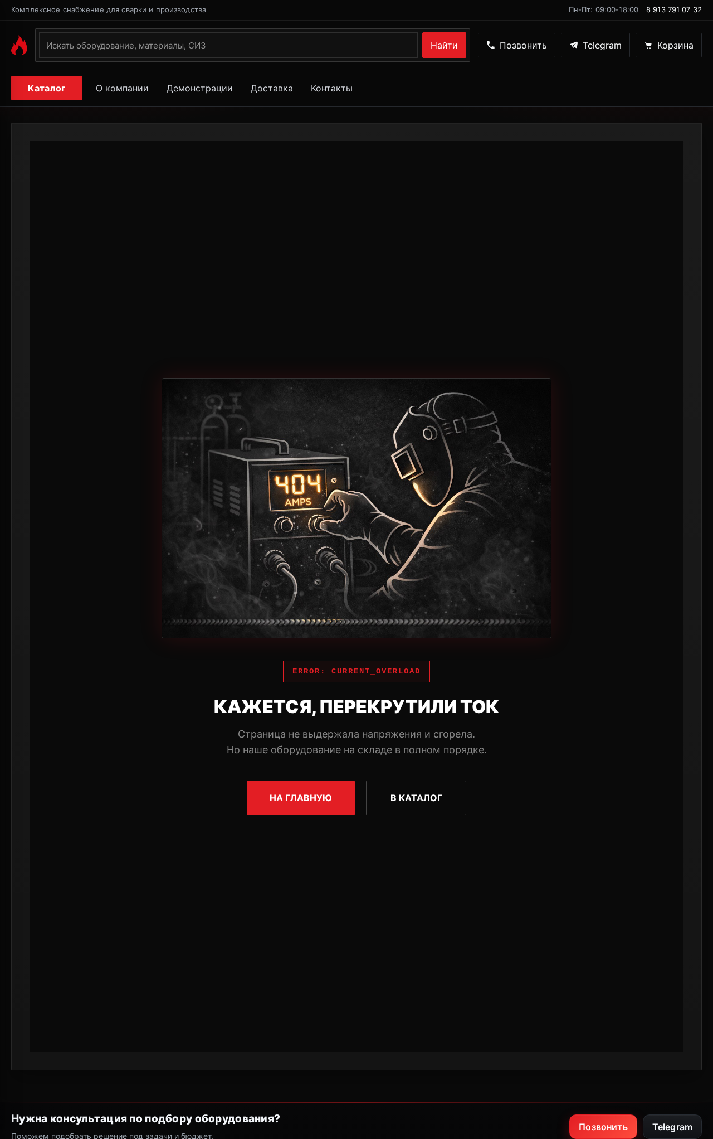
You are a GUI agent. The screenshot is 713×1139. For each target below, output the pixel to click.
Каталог (46, 88)
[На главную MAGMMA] (19, 45)
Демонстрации (200, 88)
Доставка (272, 88)
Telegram (672, 1126)
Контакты (332, 88)
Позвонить (603, 1126)
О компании (122, 88)
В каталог (416, 797)
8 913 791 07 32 (674, 9)
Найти (444, 45)
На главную (301, 797)
